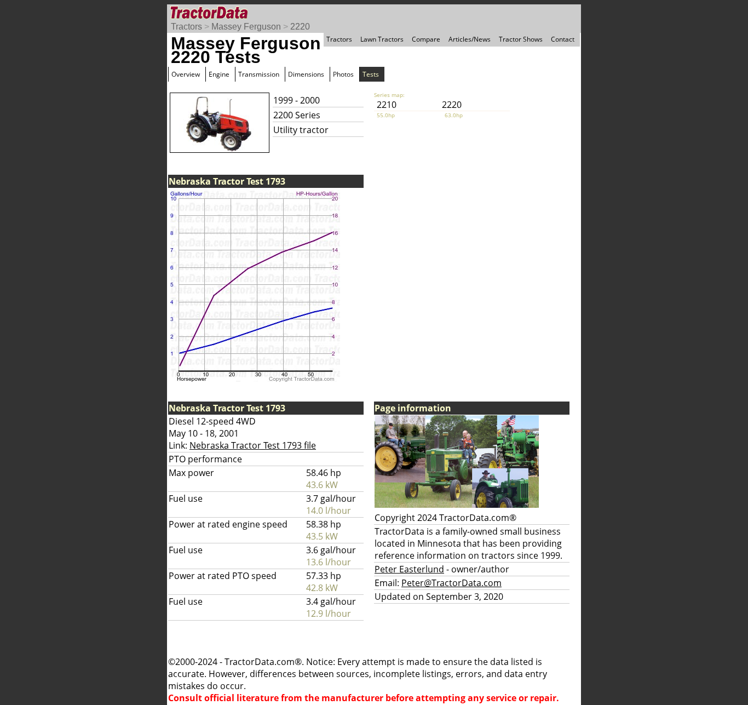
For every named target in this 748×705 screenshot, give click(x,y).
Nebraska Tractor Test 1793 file (252, 445)
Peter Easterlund (409, 569)
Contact (562, 39)
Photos (343, 74)
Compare (426, 39)
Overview (185, 74)
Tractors (186, 26)
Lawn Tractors (382, 39)
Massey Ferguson (246, 26)
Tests (371, 74)
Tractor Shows (521, 39)
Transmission (258, 74)
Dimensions (306, 74)
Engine (219, 74)
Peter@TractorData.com (451, 583)
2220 (300, 26)
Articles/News (469, 39)
